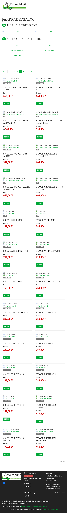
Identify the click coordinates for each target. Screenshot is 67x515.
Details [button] (6, 104)
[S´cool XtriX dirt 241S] (17, 275)
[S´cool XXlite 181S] (17, 368)
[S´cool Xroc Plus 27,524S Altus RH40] (50, 147)
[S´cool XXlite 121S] (50, 306)
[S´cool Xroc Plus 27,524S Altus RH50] (50, 180)
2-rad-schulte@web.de (53, 488)
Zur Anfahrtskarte (60, 493)
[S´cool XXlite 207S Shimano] (50, 432)
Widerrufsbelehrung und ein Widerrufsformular (34, 506)
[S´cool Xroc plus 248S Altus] (17, 147)
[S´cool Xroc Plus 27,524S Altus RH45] (17, 180)
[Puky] (17, 32)
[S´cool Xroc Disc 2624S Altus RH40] (17, 114)
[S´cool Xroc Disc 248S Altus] (17, 81)
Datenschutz (47, 509)
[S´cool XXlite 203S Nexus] (50, 399)
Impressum (55, 509)
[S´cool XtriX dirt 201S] (17, 244)
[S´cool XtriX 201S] (17, 214)
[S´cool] (49, 32)
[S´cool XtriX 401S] (50, 214)
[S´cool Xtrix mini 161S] (17, 306)
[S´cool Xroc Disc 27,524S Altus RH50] (50, 114)
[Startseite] (14, 5)
